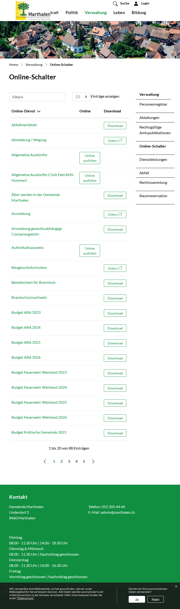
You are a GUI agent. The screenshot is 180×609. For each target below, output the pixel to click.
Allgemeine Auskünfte (29, 154)
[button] (121, 3)
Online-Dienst (23, 111)
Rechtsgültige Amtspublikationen (155, 130)
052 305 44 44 (113, 506)
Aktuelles (98, 23)
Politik (72, 12)
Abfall (144, 172)
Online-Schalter (152, 147)
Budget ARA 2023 (26, 312)
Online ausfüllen (91, 157)
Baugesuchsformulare (29, 267)
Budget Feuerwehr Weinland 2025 (39, 402)
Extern (117, 140)
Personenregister (153, 104)
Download (112, 111)
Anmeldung (20, 213)
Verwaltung (96, 12)
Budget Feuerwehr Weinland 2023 (39, 372)
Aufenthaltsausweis (27, 247)
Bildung (139, 12)
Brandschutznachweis (29, 297)
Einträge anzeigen (104, 96)
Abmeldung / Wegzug (28, 139)
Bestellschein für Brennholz (33, 282)
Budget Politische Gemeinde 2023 (38, 432)
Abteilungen (149, 117)
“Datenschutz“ (25, 598)
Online (85, 111)
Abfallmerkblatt (24, 124)
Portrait (51, 12)
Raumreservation (153, 195)
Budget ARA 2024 (26, 327)
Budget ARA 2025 (26, 342)
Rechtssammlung (153, 182)
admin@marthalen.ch (118, 512)
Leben (119, 12)
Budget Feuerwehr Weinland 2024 (39, 387)
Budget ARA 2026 (26, 357)
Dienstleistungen (153, 159)
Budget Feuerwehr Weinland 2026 (39, 417)
